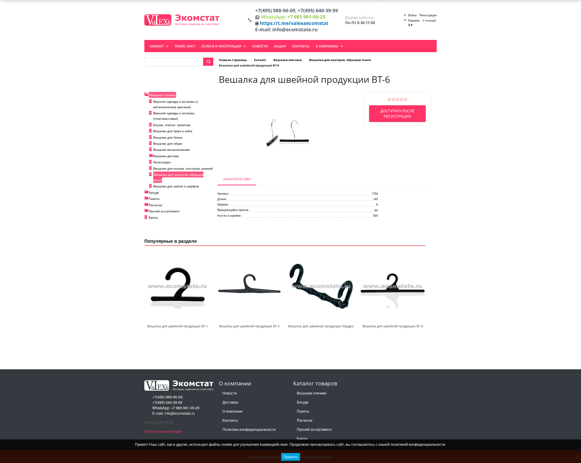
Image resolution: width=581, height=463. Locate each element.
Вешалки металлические (171, 149)
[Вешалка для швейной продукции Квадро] (321, 287)
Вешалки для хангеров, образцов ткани (178, 177)
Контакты (230, 420)
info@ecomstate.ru (295, 29)
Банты (153, 217)
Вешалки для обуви (167, 143)
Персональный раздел (163, 431)
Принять (290, 456)
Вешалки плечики (162, 95)
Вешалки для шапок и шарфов (176, 186)
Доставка (230, 402)
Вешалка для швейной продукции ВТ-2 (249, 326)
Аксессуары (162, 162)
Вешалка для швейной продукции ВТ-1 (177, 326)
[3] (397, 98)
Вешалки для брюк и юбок (172, 131)
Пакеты (154, 198)
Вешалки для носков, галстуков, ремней (183, 168)
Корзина (413, 20)
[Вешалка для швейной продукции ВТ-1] (177, 287)
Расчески (155, 205)
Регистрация (428, 15)
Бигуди (154, 192)
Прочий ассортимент (164, 211)
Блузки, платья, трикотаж (171, 124)
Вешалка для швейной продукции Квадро (321, 326)
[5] (405, 98)
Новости (229, 393)
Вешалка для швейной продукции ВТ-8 (392, 326)
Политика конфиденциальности (249, 429)
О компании (232, 411)
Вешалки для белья (167, 137)
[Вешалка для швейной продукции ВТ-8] (393, 287)
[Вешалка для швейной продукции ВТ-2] (249, 287)
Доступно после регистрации (397, 113)
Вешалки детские (166, 156)
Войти (412, 15)
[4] (401, 98)
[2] (393, 98)
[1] (389, 98)
